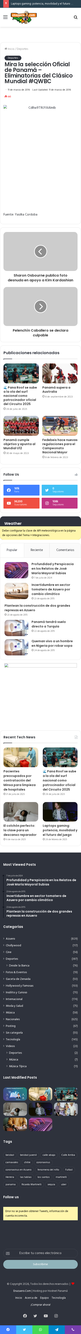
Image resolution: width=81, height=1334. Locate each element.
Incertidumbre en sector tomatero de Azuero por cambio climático (51, 589)
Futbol (69, 1170)
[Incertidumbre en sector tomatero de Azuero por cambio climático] (16, 591)
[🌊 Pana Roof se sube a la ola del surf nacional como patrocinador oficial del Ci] (21, 373)
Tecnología (13, 1039)
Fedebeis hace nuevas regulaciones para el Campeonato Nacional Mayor (60, 446)
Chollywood (13, 945)
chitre (27, 1162)
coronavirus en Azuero (19, 1170)
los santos (44, 1177)
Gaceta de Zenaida (18, 979)
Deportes (22, 49)
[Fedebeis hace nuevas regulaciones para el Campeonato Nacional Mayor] (60, 426)
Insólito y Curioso (16, 992)
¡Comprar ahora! (41, 1305)
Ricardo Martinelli (31, 1184)
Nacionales (13, 1019)
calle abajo (49, 1155)
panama (11, 1184)
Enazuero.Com (22, 1291)
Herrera (10, 1177)
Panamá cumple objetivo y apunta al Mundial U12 (19, 444)
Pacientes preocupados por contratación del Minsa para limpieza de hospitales (19, 780)
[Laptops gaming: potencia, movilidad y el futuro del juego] (60, 812)
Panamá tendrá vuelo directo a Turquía (49, 624)
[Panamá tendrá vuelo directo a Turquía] (16, 628)
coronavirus (43, 1162)
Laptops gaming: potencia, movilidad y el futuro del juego (60, 830)
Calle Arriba (68, 1155)
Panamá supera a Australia (56, 389)
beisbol (10, 1155)
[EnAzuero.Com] (24, 17)
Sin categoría (14, 1033)
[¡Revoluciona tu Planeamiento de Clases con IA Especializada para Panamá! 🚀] (15, 1094)
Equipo (44, 1298)
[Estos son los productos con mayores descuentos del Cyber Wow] (15, 1124)
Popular (12, 550)
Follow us (11, 1197)
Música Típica (18, 1066)
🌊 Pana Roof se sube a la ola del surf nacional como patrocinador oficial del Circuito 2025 (20, 395)
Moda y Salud (14, 1006)
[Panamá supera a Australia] (60, 373)
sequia (51, 1184)
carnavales (12, 1162)
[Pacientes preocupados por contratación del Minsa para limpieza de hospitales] (20, 757)
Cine (8, 952)
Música (10, 1012)
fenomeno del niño (48, 1170)
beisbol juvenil (28, 1155)
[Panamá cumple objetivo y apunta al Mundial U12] (21, 426)
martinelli (61, 1177)
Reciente (37, 550)
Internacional (14, 999)
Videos (10, 1046)
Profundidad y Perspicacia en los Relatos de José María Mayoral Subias (53, 568)
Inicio (10, 49)
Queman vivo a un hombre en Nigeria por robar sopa (52, 643)
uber (63, 1184)
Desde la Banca (19, 965)
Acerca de (31, 1298)
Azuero (10, 939)
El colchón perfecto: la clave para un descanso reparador (20, 830)
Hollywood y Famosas (19, 986)
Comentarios (65, 550)
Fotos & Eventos (16, 972)
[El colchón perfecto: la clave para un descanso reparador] (20, 812)
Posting (11, 1026)
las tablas (26, 1177)
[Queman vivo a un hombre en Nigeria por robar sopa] (16, 647)
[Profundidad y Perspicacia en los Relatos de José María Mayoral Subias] (16, 570)
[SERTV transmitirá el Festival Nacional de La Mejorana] (66, 1109)
